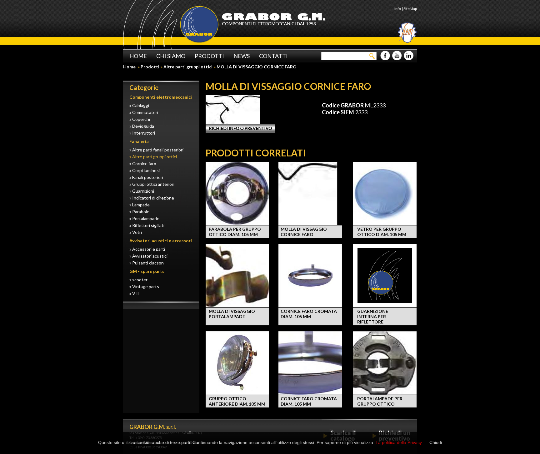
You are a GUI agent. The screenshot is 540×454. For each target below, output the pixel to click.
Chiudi (435, 442)
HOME (138, 55)
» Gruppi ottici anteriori (151, 184)
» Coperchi (139, 119)
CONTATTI (273, 55)
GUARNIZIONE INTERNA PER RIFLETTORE (372, 316)
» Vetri (135, 232)
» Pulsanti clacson (146, 262)
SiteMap (410, 8)
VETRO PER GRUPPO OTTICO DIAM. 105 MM (381, 231)
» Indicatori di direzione (151, 197)
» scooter (138, 279)
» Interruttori (142, 133)
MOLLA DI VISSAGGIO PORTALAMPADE (232, 313)
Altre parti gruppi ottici (187, 66)
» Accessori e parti (147, 249)
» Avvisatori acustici (148, 256)
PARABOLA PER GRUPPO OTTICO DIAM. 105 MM (235, 231)
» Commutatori (143, 112)
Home (130, 66)
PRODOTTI (209, 55)
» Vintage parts (144, 286)
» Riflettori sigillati (146, 225)
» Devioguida (141, 126)
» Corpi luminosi (144, 170)
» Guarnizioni (141, 191)
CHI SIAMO (170, 55)
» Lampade (139, 204)
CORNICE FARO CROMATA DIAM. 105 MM (309, 313)
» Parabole (139, 211)
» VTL (135, 293)
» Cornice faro (142, 163)
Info (397, 8)
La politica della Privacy (399, 442)
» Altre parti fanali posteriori (156, 149)
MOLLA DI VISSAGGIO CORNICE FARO (304, 231)
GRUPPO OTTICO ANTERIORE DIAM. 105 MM (237, 401)
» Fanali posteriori (146, 177)
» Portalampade (144, 218)
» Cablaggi (139, 105)
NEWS (241, 55)
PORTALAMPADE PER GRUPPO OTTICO (379, 401)
